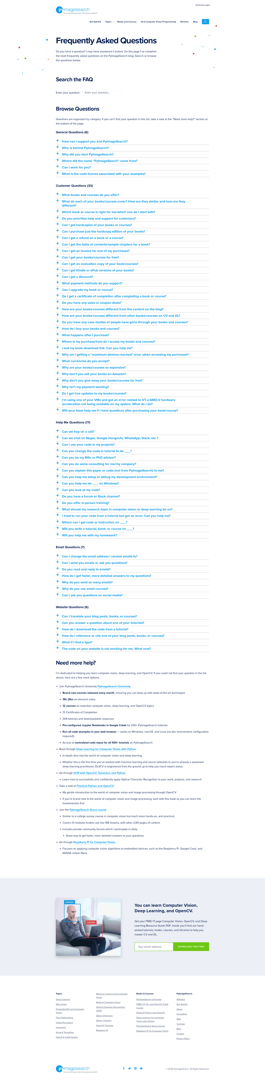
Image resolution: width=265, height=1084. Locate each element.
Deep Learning (63, 999)
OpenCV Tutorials (104, 1025)
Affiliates (181, 999)
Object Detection (104, 1015)
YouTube (181, 1024)
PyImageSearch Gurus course (88, 809)
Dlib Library (61, 1004)
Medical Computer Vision (108, 1002)
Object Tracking (103, 1020)
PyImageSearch (76, 10)
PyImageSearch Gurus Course (150, 1026)
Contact (180, 1033)
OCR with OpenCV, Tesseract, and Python (99, 773)
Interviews (61, 1027)
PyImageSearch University (114, 686)
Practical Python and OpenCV (95, 786)
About (179, 1009)
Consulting (182, 1014)
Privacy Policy (183, 1038)
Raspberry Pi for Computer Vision (94, 842)
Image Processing (64, 1022)
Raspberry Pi (102, 1030)
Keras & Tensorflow (65, 1032)
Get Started (182, 1004)
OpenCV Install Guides (67, 1037)
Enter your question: (68, 92)
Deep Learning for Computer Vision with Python (106, 749)
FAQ (179, 1019)
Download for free (191, 946)
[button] (132, 141)
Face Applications (64, 1017)
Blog (179, 1028)
